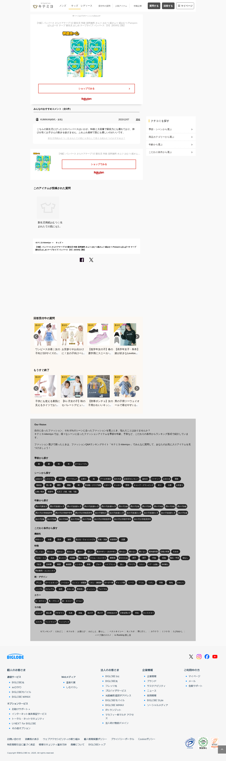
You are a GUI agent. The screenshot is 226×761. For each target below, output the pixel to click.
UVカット (39, 539)
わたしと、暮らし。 (97, 631)
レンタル (78, 564)
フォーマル (102, 589)
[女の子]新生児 (101, 513)
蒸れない (60, 552)
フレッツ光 (111, 685)
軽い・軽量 (83, 558)
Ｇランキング (46, 631)
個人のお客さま (16, 670)
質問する (154, 5)
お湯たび (81, 631)
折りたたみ (123, 558)
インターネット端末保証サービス (29, 713)
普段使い (80, 589)
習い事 (49, 485)
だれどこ (59, 631)
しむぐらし (72, 687)
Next (137, 336)
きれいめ (70, 589)
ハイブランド (110, 564)
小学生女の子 (111, 613)
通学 (59, 485)
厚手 (134, 558)
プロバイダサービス (115, 690)
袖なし (185, 558)
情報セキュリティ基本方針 (53, 744)
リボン (151, 583)
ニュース (151, 690)
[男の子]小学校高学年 (83, 513)
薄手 (144, 558)
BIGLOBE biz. (112, 676)
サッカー (117, 485)
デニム (39, 583)
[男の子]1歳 (123, 506)
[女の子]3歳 (51, 519)
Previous (36, 336)
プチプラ (132, 564)
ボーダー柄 (108, 583)
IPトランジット (113, 709)
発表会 (39, 485)
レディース (86, 5)
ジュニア (39, 613)
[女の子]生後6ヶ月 (151, 513)
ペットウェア (50, 622)
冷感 (49, 539)
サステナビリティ (156, 685)
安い (122, 564)
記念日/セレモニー (131, 479)
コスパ (141, 564)
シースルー (64, 583)
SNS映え (165, 564)
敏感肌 (68, 564)
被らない (132, 552)
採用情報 (151, 695)
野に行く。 (143, 631)
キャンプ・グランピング (144, 485)
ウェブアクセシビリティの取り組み (61, 739)
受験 (176, 479)
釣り (160, 485)
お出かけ (39, 479)
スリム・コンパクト (98, 558)
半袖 (154, 558)
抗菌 (123, 539)
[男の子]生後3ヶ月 (74, 506)
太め (52, 558)
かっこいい (91, 589)
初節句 (50, 492)
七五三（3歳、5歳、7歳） (67, 492)
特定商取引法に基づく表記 (21, 744)
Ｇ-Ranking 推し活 (122, 635)
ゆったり (62, 558)
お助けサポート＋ (21, 709)
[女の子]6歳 (86, 519)
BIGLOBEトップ (97, 744)
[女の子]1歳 (182, 513)
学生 (137, 613)
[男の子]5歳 (170, 506)
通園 (69, 485)
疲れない (70, 552)
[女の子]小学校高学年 (142, 519)
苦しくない (39, 552)
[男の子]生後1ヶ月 (57, 506)
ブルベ (98, 564)
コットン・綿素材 (79, 583)
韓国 (59, 564)
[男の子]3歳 (146, 506)
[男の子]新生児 (41, 506)
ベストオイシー (116, 631)
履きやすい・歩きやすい (106, 552)
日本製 (49, 564)
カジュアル (49, 589)
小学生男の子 (125, 613)
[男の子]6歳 (181, 506)
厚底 (88, 564)
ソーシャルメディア (157, 705)
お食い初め (39, 492)
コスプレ (39, 622)
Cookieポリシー (146, 739)
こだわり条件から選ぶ (160, 152)
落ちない (122, 552)
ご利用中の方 (192, 670)
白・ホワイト (40, 601)
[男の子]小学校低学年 (44, 513)
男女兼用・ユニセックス (45, 571)
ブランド (151, 681)
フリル (141, 583)
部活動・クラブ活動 (93, 485)
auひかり (17, 687)
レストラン (49, 479)
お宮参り (179, 485)
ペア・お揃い (153, 564)
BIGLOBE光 (18, 682)
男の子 (100, 613)
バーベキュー (72, 479)
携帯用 (112, 558)
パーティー (155, 479)
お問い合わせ (14, 739)
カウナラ (155, 631)
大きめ (175, 552)
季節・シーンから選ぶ (160, 129)
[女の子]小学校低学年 (102, 519)
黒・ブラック (54, 601)
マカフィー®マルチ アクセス (119, 716)
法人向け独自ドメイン (117, 723)
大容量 (72, 558)
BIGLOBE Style (155, 700)
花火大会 (117, 479)
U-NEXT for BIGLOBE (24, 723)
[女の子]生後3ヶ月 (133, 513)
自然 (60, 589)
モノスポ (131, 631)
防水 (59, 539)
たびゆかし (178, 631)
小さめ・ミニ (40, 558)
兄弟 (70, 613)
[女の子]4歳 (63, 519)
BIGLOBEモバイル (21, 692)
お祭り (84, 479)
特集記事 (138, 6)
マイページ (187, 5)
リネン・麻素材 (95, 583)
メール (192, 681)
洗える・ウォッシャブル (85, 539)
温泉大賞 (70, 682)
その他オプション (21, 728)
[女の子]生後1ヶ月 (116, 513)
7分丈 (39, 564)
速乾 (69, 539)
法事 (170, 485)
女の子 (90, 613)
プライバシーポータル (122, 739)
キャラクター (148, 613)
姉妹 (80, 613)
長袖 (164, 558)
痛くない (142, 552)
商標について (78, 744)
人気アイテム (121, 6)
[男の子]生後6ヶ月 (91, 506)
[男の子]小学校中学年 (63, 513)
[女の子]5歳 (75, 519)
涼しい (90, 552)
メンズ (62, 5)
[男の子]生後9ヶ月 (108, 506)
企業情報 (147, 670)
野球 (127, 485)
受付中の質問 (104, 6)
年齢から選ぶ (156, 144)
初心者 (49, 613)
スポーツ (107, 485)
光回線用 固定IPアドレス (118, 695)
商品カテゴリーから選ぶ (161, 137)
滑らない (50, 552)
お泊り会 (166, 479)
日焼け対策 (164, 552)
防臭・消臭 (102, 539)
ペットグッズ (64, 622)
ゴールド (79, 601)
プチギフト (59, 613)
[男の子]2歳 (134, 506)
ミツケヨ (166, 631)
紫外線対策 (153, 552)
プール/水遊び (105, 479)
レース (131, 583)
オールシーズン (81, 464)
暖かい (80, 552)
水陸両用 (113, 539)
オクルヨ (70, 631)
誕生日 (145, 479)
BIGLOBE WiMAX (21, 696)
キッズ (74, 5)
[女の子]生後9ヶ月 (168, 513)
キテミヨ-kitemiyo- (43, 243)
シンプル (39, 589)
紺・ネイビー (67, 601)
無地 (171, 583)
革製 (161, 583)
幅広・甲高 (174, 558)
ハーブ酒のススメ (103, 635)
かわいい (180, 583)
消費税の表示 (32, 739)
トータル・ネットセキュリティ (28, 718)
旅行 (60, 479)
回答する (168, 5)
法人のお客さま (110, 670)
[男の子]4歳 (158, 506)
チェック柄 (120, 583)
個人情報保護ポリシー (95, 739)
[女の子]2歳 (40, 519)
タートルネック (51, 583)
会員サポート (196, 685)
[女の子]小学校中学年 (122, 519)
